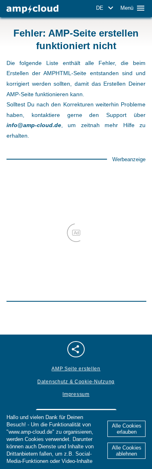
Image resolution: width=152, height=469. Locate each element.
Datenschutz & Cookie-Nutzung (76, 382)
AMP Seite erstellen (76, 369)
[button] (106, 8)
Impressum (75, 394)
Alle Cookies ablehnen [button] (126, 451)
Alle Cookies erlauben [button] (126, 429)
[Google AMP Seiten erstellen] (32, 9)
